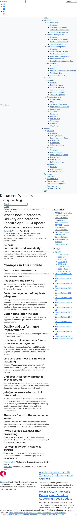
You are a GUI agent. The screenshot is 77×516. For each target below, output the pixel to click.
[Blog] (4, 14)
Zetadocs (3, 482)
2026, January (64, 271)
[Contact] (4, 11)
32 (56, 239)
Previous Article (9, 462)
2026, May (62, 262)
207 (56, 218)
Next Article (8, 467)
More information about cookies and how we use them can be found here (37, 513)
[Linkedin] (4, 7)
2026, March (63, 266)
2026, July (62, 257)
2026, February (64, 269)
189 (56, 225)
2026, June (62, 259)
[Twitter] (4, 4)
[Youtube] (4, 9)
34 (56, 232)
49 (56, 213)
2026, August (63, 254)
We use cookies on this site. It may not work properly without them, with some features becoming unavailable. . (37, 511)
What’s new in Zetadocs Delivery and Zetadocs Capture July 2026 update (55, 495)
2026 (58, 252)
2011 (70, 336)
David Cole (8, 231)
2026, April (62, 264)
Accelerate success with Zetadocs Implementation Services (56, 475)
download (42, 251)
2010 (70, 338)
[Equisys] (4, 105)
